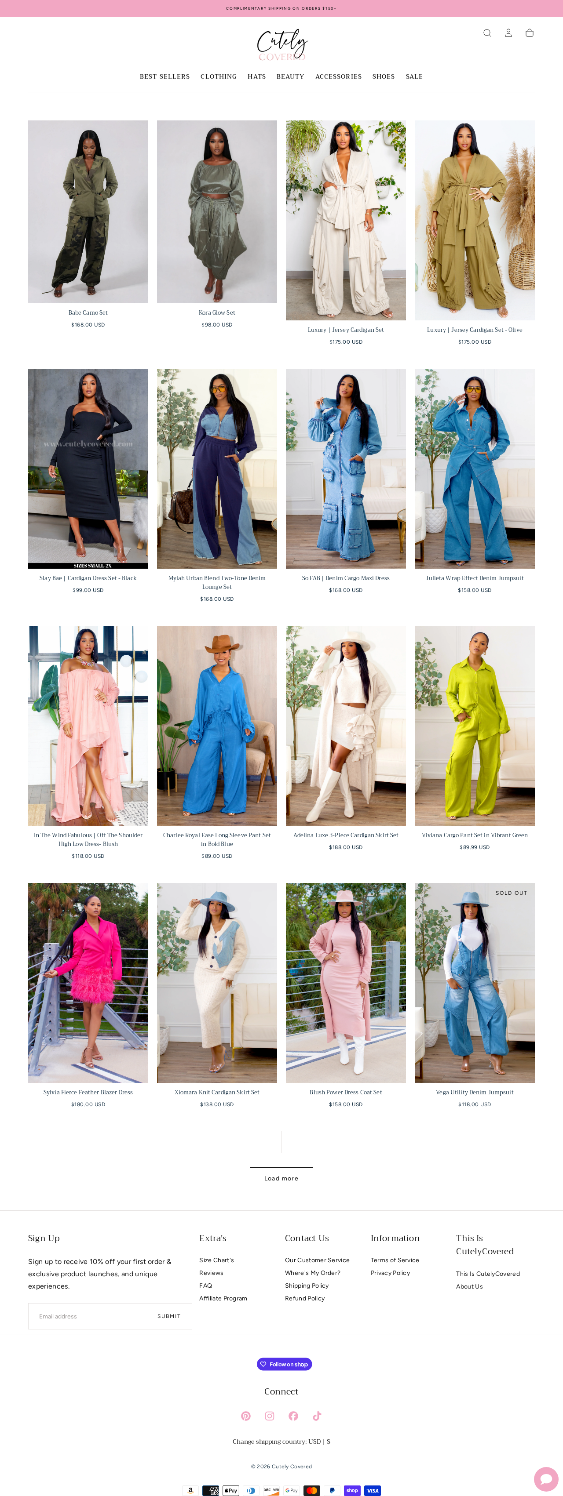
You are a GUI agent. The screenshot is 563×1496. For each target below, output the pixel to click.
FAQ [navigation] (205, 1285)
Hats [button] (257, 77)
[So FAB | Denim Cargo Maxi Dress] (346, 469)
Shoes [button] (384, 77)
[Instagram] (270, 1416)
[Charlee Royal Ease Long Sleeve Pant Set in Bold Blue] (217, 726)
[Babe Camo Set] (88, 211)
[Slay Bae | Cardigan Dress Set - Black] (88, 469)
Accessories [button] (338, 77)
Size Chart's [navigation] (216, 1260)
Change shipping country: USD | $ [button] (281, 1441)
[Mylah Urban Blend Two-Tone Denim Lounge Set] (217, 469)
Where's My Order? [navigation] (312, 1273)
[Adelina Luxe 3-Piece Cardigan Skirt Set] (346, 726)
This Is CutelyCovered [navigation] (488, 1274)
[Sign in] (508, 33)
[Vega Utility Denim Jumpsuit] (475, 983)
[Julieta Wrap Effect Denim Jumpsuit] (475, 469)
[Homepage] (281, 46)
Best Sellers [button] (165, 77)
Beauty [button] (291, 77)
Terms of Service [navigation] (395, 1260)
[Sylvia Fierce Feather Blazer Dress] (88, 983)
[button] (487, 33)
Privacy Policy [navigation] (390, 1273)
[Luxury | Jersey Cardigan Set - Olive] (475, 220)
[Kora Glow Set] (217, 211)
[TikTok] (317, 1416)
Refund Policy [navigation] (305, 1298)
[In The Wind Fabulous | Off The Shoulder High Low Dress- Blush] (88, 726)
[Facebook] (293, 1416)
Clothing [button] (219, 77)
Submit (169, 1316)
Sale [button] (414, 77)
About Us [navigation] (469, 1286)
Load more (281, 1178)
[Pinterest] (246, 1416)
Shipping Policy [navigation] (307, 1285)
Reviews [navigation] (211, 1273)
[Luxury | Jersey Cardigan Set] (346, 220)
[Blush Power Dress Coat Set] (346, 983)
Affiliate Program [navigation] (223, 1298)
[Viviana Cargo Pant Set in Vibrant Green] (475, 726)
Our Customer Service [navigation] (317, 1260)
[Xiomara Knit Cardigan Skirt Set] (217, 983)
